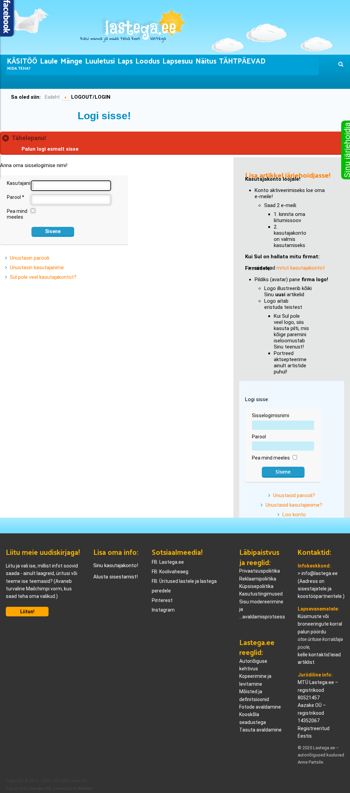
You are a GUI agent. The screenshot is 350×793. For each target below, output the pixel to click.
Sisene (52, 231)
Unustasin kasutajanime (37, 267)
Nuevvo (85, 788)
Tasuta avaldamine (260, 730)
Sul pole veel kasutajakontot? (43, 277)
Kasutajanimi (18, 183)
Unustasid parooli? (294, 495)
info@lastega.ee (319, 573)
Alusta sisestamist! (115, 577)
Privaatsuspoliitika (259, 571)
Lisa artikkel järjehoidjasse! (288, 174)
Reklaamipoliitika (257, 579)
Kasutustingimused (261, 594)
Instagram (163, 610)
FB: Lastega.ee (168, 562)
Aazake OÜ (40, 788)
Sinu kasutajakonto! (115, 565)
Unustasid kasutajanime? (294, 505)
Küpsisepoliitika (256, 586)
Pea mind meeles (17, 214)
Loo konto (294, 514)
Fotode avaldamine (260, 707)
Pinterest (162, 600)
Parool (15, 197)
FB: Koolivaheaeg (170, 571)
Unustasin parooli (29, 258)
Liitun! (27, 611)
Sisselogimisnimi (270, 415)
